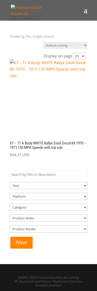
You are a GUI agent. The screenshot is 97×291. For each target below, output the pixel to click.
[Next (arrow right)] (88, 145)
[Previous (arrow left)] (9, 145)
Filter (21, 242)
